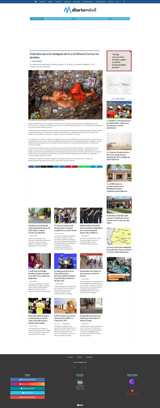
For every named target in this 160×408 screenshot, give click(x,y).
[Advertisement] (80, 33)
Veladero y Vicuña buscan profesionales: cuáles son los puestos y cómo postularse (119, 124)
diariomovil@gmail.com (80, 362)
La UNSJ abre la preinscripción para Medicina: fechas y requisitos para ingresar (117, 187)
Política (50, 2)
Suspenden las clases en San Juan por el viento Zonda (72, 18)
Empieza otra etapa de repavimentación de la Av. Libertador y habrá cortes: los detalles (118, 18)
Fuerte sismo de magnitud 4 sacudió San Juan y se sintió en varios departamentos (119, 249)
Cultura (110, 2)
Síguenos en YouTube (28, 397)
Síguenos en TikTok (28, 388)
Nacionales (76, 2)
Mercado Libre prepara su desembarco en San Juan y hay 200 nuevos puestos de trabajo (38, 319)
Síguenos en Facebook (28, 379)
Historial (79, 357)
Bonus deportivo (59, 233)
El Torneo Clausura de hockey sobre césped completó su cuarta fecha (65, 227)
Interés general (100, 2)
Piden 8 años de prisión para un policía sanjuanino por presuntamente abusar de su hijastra (91, 229)
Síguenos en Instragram (28, 384)
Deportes (67, 2)
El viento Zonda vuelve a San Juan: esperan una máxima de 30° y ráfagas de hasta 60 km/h (118, 156)
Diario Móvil (37, 61)
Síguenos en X (28, 392)
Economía (58, 2)
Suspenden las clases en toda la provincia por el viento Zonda (90, 318)
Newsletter (89, 357)
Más (117, 2)
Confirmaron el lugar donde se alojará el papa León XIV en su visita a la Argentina (39, 274)
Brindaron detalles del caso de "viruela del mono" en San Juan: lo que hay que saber (118, 219)
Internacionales (88, 2)
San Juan (42, 2)
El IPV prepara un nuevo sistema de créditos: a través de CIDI (64, 318)
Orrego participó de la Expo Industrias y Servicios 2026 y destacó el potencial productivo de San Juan (65, 276)
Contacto (70, 357)
